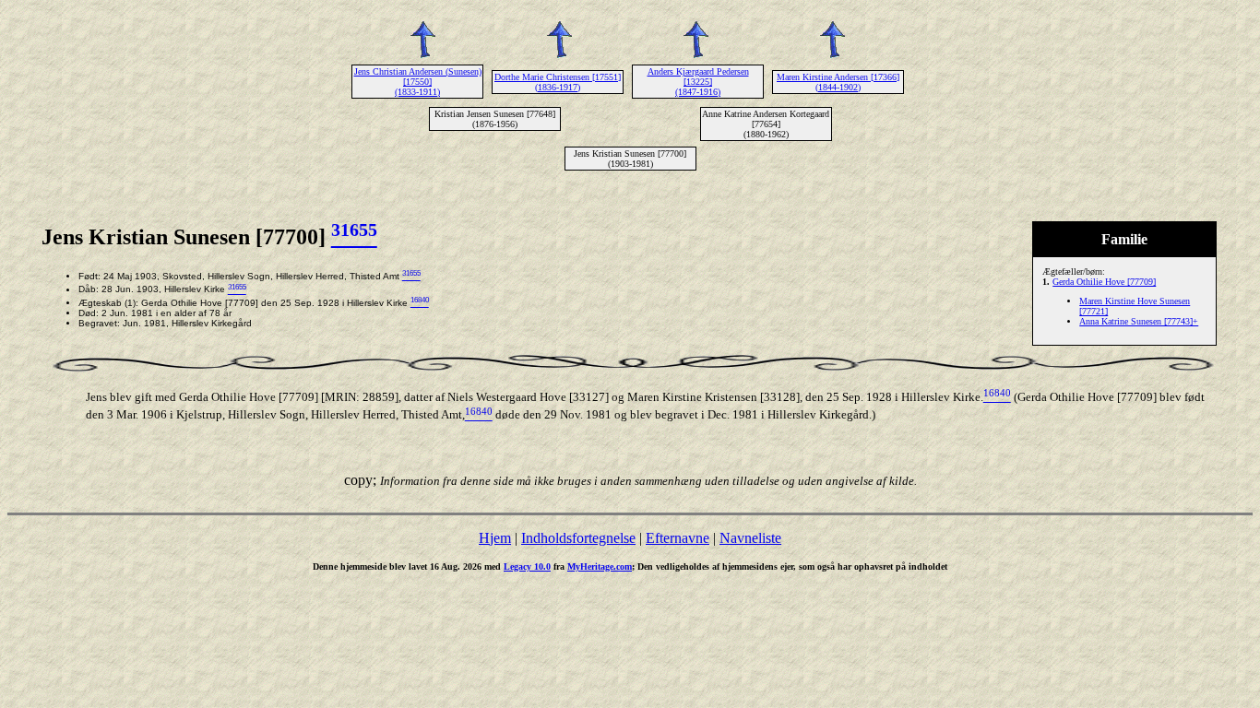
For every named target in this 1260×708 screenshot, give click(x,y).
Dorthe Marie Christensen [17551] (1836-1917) (557, 82)
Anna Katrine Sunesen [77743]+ (1138, 321)
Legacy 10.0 (527, 566)
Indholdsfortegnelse (578, 538)
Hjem (495, 538)
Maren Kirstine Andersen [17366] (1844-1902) (838, 82)
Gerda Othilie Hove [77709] (1104, 282)
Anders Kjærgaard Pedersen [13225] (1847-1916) (698, 81)
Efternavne (677, 538)
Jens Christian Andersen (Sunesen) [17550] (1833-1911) (417, 81)
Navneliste (750, 538)
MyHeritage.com (599, 566)
